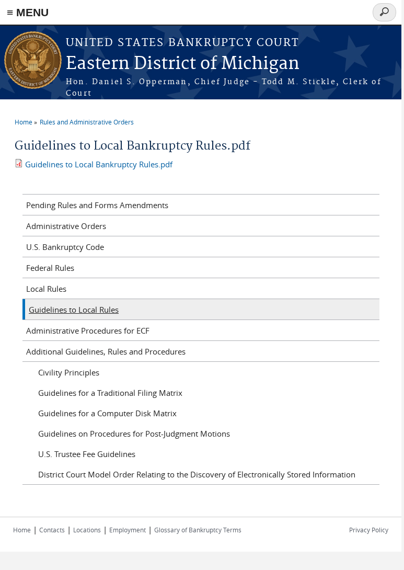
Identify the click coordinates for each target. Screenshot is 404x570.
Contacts (52, 530)
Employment (127, 530)
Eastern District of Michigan (182, 64)
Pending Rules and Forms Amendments (97, 205)
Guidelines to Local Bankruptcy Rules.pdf (98, 164)
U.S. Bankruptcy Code (65, 247)
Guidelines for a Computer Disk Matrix (107, 413)
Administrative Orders (66, 226)
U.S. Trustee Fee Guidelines (86, 454)
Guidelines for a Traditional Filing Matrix (110, 392)
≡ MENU (28, 12)
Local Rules (46, 288)
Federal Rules (50, 268)
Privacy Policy (368, 530)
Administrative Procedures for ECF (87, 330)
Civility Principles (68, 372)
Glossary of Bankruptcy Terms (197, 530)
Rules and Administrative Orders (87, 122)
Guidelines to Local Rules (74, 309)
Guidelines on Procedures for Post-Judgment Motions (134, 433)
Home (23, 122)
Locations (87, 530)
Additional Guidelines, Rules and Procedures (106, 351)
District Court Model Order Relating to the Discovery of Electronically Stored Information (196, 474)
